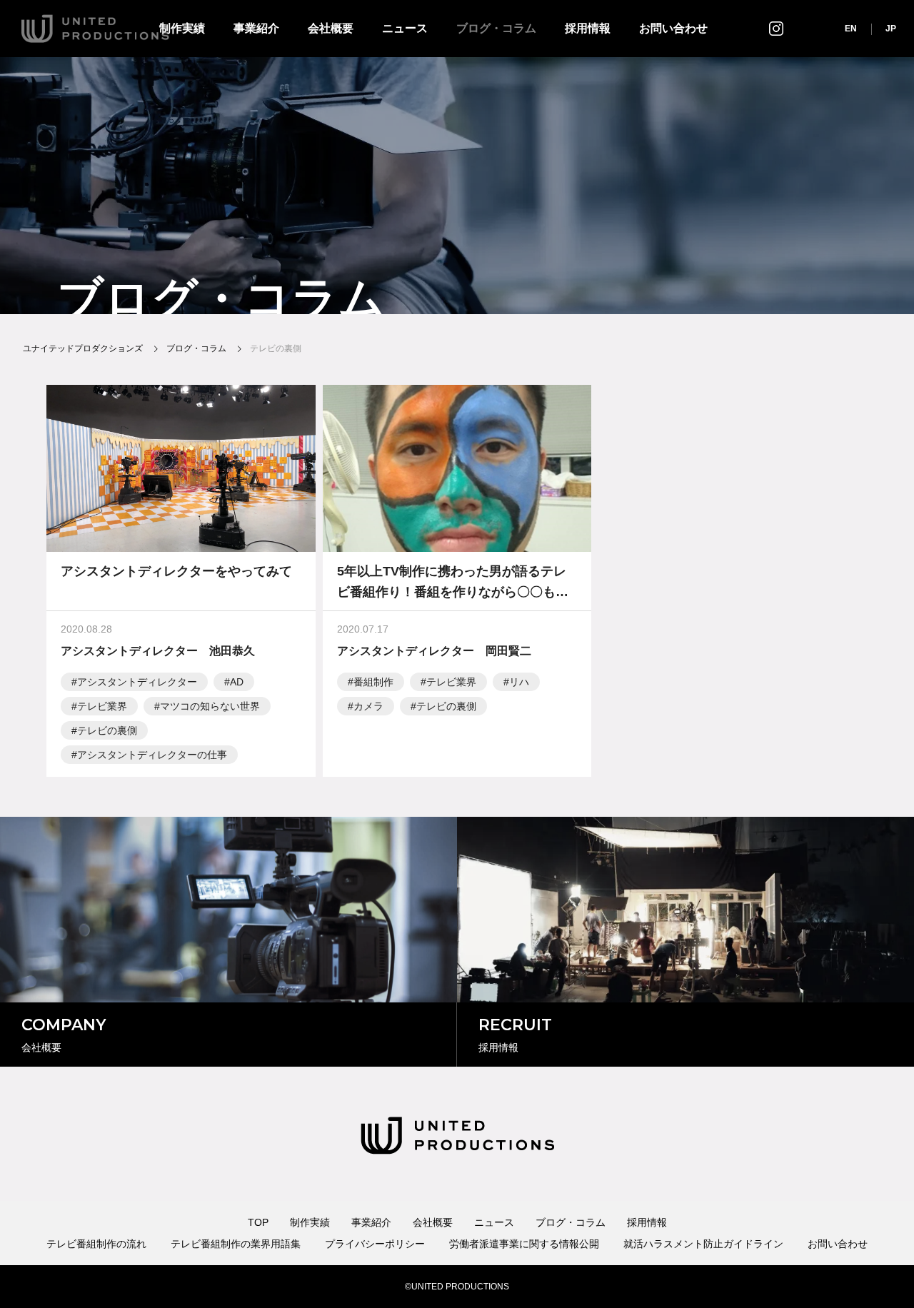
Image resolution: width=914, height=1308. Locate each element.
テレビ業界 (102, 706)
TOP (258, 1222)
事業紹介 (256, 28)
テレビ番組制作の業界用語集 (236, 1244)
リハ (519, 682)
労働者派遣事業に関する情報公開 (524, 1244)
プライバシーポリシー (375, 1244)
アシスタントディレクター (137, 682)
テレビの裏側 (107, 730)
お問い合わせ (673, 28)
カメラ (368, 706)
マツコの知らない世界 (210, 706)
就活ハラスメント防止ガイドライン (703, 1244)
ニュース (405, 28)
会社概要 (330, 28)
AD (236, 682)
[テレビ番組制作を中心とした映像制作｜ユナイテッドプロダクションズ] (95, 28)
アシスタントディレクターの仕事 (152, 754)
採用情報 (588, 28)
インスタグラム (776, 28)
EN (851, 29)
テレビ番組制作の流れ (96, 1244)
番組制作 (373, 682)
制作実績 (310, 1222)
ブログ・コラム (496, 28)
